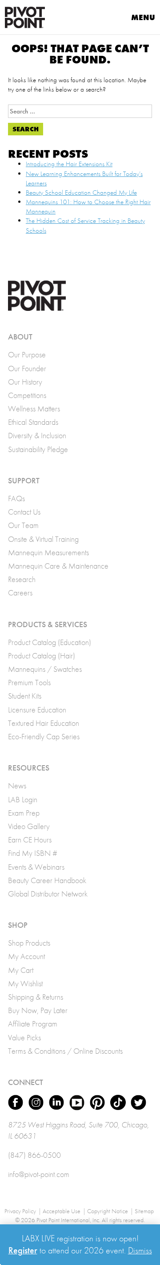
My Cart (20, 970)
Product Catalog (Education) (49, 642)
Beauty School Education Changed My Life (81, 192)
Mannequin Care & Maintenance (58, 566)
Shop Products (29, 943)
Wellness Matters (34, 408)
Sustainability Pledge (38, 449)
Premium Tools (29, 682)
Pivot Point (25, 17)
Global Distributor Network (48, 893)
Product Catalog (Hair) (41, 655)
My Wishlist (25, 983)
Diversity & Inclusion (37, 435)
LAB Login (22, 799)
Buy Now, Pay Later (38, 1010)
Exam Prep (24, 813)
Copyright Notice (107, 1211)
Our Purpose (27, 354)
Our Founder (27, 368)
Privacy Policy (20, 1211)
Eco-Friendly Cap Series (44, 736)
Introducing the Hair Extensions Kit (69, 163)
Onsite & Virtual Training (43, 539)
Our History (25, 382)
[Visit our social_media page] (15, 1102)
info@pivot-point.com (38, 1174)
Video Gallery (29, 826)
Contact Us (24, 512)
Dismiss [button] (140, 1250)
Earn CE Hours (30, 839)
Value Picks (24, 1037)
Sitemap (144, 1211)
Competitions (27, 395)
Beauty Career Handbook (47, 880)
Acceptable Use (61, 1211)
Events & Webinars (36, 867)
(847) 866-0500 (34, 1155)
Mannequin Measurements (48, 552)
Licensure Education (37, 709)
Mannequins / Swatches (45, 669)
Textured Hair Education (43, 723)
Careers (20, 592)
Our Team (23, 525)
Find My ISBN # (32, 853)
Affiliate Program (32, 1023)
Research (22, 579)
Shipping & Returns (35, 997)
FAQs (16, 498)
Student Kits (24, 696)
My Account (26, 956)
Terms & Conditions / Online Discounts (65, 1051)
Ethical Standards (33, 422)
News (17, 785)
